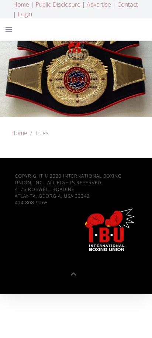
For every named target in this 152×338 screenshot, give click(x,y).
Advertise (99, 4)
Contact (127, 4)
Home (21, 4)
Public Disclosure (57, 4)
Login (25, 14)
